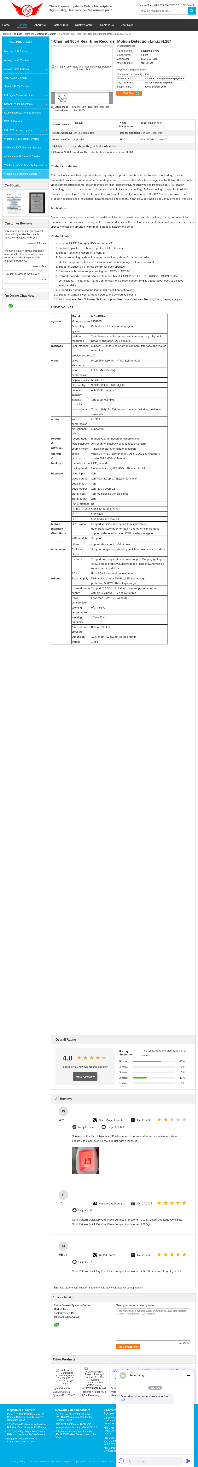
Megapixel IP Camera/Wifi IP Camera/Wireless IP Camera (22, 1440)
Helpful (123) (85, 1210)
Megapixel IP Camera (16, 51)
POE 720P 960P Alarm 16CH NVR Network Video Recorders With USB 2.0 (76, 1426)
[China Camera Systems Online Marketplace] (25, 9)
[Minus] (188, 1375)
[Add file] (121, 1461)
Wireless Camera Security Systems (24, 165)
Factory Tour (60, 24)
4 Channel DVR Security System (22, 147)
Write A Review (85, 1076)
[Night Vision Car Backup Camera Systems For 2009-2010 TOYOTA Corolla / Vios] (65, 1377)
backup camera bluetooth (102, 1287)
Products (22, 24)
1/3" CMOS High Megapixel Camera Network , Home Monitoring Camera (26, 1433)
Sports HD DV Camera (17, 86)
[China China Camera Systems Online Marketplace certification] (14, 202)
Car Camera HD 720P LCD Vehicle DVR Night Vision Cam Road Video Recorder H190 (74, 1417)
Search (192, 11)
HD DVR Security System (18, 130)
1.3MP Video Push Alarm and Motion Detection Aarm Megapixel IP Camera (27, 1426)
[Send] (188, 1461)
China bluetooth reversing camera (45, 1461)
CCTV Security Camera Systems (22, 112)
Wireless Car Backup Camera (40, 34)
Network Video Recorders (18, 103)
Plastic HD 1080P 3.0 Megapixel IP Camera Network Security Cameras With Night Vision (25, 1417)
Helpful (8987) (116, 1127)
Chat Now (127, 24)
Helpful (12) (85, 1262)
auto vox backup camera (130, 1287)
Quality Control (84, 24)
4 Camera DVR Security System (22, 156)
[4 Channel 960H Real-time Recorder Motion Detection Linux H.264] (82, 68)
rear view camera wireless (74, 1287)
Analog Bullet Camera (16, 60)
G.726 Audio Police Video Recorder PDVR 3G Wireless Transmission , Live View (75, 1434)
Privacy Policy (17, 1461)
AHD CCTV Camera (15, 77)
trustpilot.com (86, 1127)
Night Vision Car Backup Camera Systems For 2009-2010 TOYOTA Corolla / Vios (65, 1392)
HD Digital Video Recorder (18, 95)
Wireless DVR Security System (21, 138)
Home (6, 24)
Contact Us (107, 24)
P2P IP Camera (13, 121)
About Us (40, 24)
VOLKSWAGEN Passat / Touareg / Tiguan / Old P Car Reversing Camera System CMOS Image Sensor (94, 1392)
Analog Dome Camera (16, 69)
